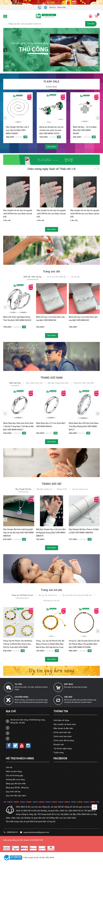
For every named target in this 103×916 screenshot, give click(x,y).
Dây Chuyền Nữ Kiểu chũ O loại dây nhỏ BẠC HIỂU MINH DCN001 (17, 130)
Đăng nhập (61, 7)
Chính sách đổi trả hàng (64, 740)
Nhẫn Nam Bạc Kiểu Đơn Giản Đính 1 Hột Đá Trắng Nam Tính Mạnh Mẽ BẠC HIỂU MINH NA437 (18, 426)
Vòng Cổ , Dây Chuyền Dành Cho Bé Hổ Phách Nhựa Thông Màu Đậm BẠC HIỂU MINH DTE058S (84, 644)
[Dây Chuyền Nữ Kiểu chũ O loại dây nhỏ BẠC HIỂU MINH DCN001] (18, 108)
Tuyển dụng (59, 752)
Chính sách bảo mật (62, 732)
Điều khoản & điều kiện (63, 728)
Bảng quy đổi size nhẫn (16, 783)
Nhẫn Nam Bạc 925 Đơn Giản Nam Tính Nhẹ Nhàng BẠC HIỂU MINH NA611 (84, 426)
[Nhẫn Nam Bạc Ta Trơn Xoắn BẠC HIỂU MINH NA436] (51, 404)
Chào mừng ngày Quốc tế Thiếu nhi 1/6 (51, 168)
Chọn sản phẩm (49, 526)
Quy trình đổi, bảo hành (16, 796)
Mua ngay (17, 124)
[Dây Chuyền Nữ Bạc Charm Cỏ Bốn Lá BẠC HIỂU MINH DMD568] (84, 510)
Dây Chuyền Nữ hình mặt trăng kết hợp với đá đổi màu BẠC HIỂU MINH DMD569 (18, 532)
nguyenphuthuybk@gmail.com (36, 832)
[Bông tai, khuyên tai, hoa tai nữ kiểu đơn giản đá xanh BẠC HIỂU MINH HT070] (51, 108)
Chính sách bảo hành (63, 736)
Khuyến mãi (59, 744)
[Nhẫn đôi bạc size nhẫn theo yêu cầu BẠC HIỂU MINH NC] (51, 298)
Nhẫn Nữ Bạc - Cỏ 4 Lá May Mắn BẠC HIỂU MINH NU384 (85, 130)
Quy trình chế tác (13, 791)
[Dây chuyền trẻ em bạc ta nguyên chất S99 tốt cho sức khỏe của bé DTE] (18, 191)
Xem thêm (51, 147)
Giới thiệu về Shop (61, 720)
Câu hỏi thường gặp (14, 775)
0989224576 (12, 832)
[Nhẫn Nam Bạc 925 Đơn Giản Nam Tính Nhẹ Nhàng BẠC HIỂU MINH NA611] (84, 404)
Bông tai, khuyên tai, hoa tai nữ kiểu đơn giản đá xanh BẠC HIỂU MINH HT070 (51, 130)
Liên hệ (9, 767)
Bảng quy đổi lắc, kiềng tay (17, 787)
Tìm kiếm (91, 24)
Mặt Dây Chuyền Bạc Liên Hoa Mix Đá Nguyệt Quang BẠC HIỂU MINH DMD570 (51, 532)
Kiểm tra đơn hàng (14, 771)
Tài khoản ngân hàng (63, 748)
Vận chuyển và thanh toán (65, 724)
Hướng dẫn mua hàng (15, 779)
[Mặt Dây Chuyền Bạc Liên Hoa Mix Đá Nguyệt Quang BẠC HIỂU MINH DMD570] (51, 510)
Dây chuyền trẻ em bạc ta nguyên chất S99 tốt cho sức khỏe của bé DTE (17, 213)
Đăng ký (52, 7)
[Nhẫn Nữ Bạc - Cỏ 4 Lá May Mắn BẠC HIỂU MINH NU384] (85, 108)
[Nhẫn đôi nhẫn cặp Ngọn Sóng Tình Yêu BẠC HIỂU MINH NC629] (18, 298)
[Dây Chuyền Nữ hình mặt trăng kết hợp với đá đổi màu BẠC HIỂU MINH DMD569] (18, 510)
